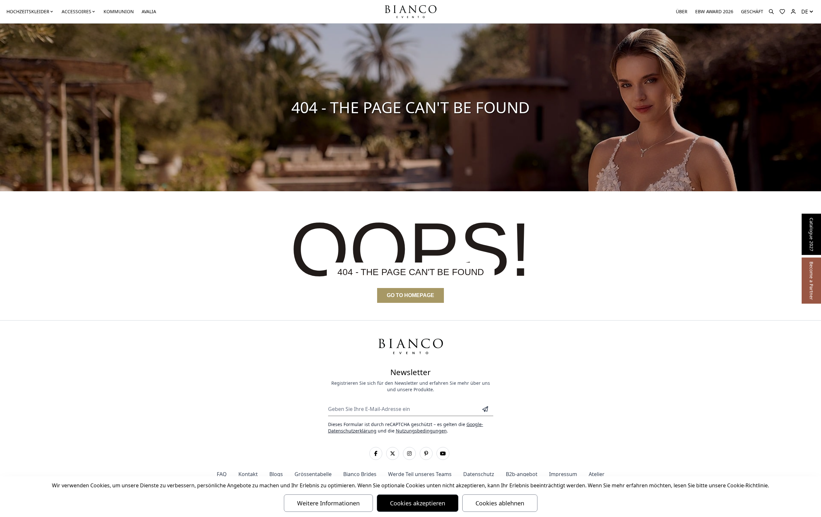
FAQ (222, 474)
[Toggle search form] (771, 12)
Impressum (563, 474)
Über (681, 11)
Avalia (149, 11)
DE (804, 11)
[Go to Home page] (410, 11)
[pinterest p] (426, 453)
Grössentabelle (313, 474)
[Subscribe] (485, 409)
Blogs (276, 474)
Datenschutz (478, 474)
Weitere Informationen (328, 503)
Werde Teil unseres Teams (420, 474)
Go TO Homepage (410, 295)
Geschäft (752, 11)
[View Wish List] (782, 12)
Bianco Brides (359, 474)
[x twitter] (392, 453)
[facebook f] (375, 453)
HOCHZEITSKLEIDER (27, 11)
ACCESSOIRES (76, 11)
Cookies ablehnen (500, 503)
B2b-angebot (521, 474)
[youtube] (442, 453)
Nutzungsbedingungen (421, 431)
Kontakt (248, 474)
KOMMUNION (119, 11)
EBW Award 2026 (714, 11)
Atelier (597, 474)
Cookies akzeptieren (417, 503)
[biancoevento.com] (793, 12)
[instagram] (409, 453)
